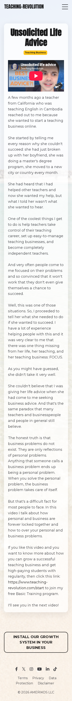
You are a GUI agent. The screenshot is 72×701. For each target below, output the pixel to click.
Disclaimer (46, 683)
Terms (23, 678)
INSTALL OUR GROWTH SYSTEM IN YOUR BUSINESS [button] (36, 642)
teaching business (35, 52)
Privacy (38, 678)
